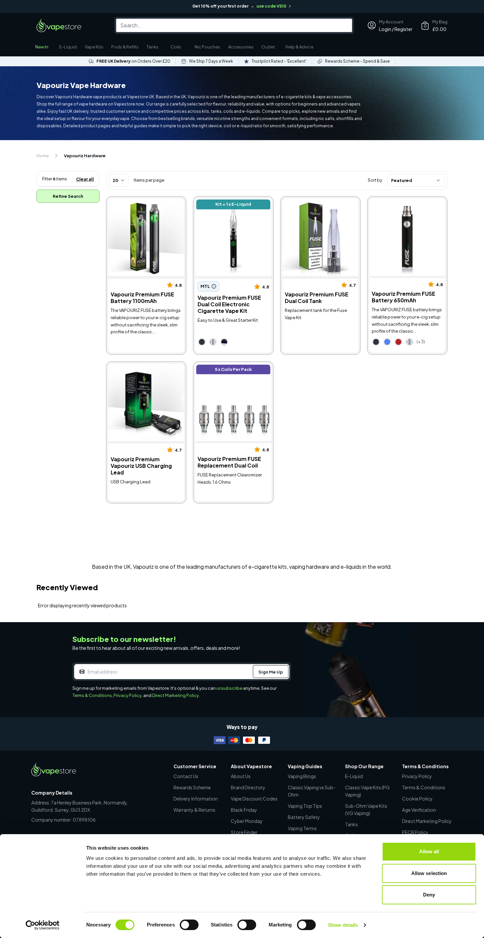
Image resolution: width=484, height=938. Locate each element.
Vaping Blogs (302, 776)
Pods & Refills (125, 46)
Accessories (241, 46)
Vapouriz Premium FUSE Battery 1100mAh (137, 205)
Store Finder (244, 832)
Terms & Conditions (92, 695)
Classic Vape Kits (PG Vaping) (367, 791)
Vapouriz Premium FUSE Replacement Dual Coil (224, 370)
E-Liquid (68, 46)
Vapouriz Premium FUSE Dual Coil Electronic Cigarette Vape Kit (231, 209)
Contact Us (186, 776)
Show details (343, 925)
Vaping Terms (302, 828)
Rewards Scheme (192, 787)
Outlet (268, 46)
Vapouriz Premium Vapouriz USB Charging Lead (140, 370)
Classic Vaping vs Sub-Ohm (312, 791)
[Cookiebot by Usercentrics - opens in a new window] (42, 925)
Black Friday (244, 810)
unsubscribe (229, 688)
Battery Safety (304, 817)
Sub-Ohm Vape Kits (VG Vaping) (366, 809)
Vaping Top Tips (305, 806)
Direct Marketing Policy (175, 695)
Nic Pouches (207, 46)
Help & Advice (299, 46)
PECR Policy (415, 832)
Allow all (429, 851)
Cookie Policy (417, 799)
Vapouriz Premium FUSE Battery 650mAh (398, 205)
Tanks (152, 46)
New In (41, 46)
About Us (241, 776)
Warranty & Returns (194, 810)
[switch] (189, 925)
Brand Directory (248, 787)
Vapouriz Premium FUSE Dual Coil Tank (317, 205)
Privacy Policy (128, 695)
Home (43, 155)
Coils (176, 46)
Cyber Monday (247, 821)
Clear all (85, 179)
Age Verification (419, 810)
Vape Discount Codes (254, 799)
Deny (429, 894)
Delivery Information (196, 799)
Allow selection (429, 873)
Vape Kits (94, 46)
